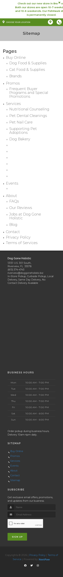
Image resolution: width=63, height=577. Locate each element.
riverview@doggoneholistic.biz (25, 272)
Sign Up (17, 536)
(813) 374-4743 (16, 269)
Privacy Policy (37, 555)
